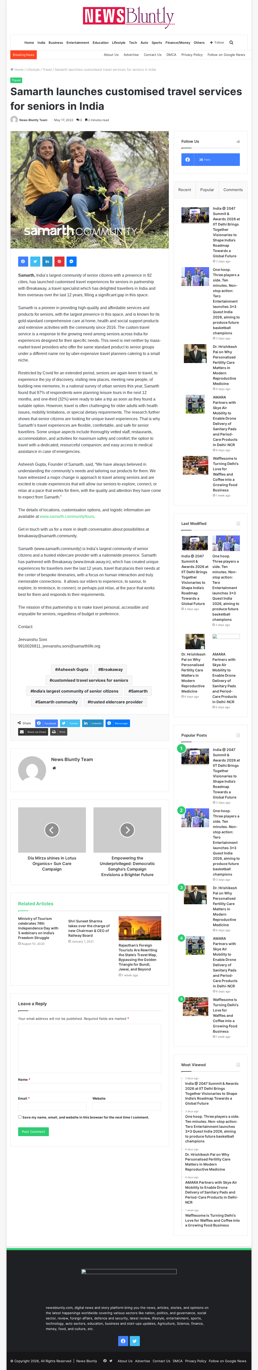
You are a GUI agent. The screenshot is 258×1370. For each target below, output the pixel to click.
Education (101, 43)
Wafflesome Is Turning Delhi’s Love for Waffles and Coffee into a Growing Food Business (226, 474)
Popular (207, 189)
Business (56, 43)
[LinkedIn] (47, 262)
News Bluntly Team (33, 120)
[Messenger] (72, 262)
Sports (157, 43)
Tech (133, 43)
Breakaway (112, 669)
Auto (144, 43)
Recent (184, 189)
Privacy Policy (192, 55)
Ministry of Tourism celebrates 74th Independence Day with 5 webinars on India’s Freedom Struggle (38, 928)
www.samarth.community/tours (67, 516)
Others (199, 43)
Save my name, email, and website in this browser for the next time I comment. (85, 1117)
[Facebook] (23, 262)
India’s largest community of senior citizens (75, 691)
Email (24, 1098)
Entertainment (78, 43)
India (41, 43)
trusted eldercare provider (116, 701)
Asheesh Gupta (73, 669)
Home (29, 43)
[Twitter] (35, 262)
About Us (111, 55)
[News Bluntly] (128, 17)
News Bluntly (86, 1361)
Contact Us (153, 55)
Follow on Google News (226, 55)
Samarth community (58, 701)
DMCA (171, 55)
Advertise (131, 55)
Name (24, 1079)
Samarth (139, 691)
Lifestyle (118, 43)
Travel (47, 69)
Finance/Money (178, 43)
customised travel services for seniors (90, 680)
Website (99, 1098)
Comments (233, 189)
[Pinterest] (59, 262)
